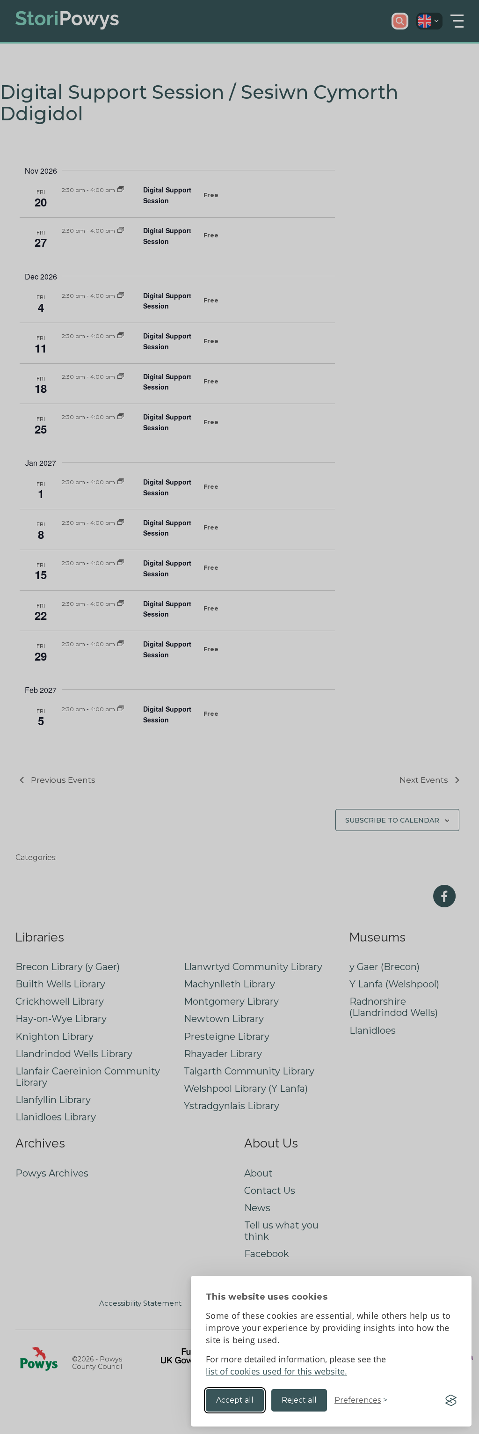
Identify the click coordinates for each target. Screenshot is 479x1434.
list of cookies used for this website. (276, 1371)
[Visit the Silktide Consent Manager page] (451, 1400)
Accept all (235, 1400)
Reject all (299, 1400)
